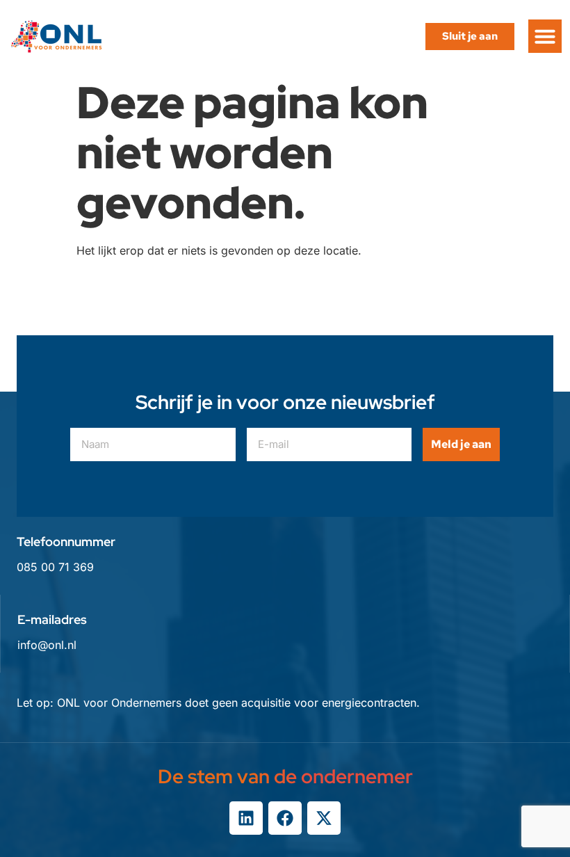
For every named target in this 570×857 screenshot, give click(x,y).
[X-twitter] (324, 818)
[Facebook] (285, 818)
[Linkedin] (246, 818)
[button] (545, 36)
